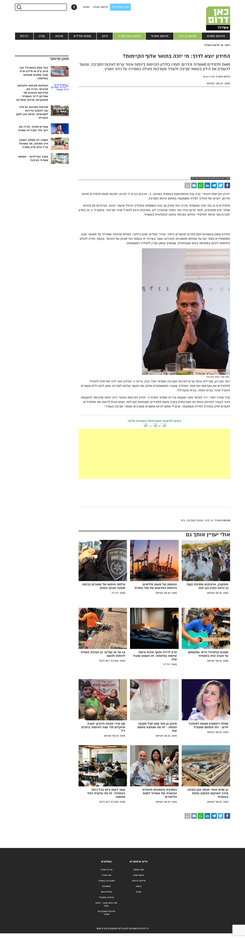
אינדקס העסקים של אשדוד (106, 912)
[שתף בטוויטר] (220, 185)
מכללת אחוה (106, 892)
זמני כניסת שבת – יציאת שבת (106, 904)
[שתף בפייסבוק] (74, 7)
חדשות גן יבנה (187, 36)
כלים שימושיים (139, 861)
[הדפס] (187, 185)
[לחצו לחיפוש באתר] (19, 7)
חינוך (105, 36)
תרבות (59, 36)
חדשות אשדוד (159, 36)
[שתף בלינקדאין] (207, 185)
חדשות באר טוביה (129, 36)
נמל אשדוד (106, 875)
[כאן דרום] (212, 15)
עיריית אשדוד (106, 870)
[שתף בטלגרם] (214, 185)
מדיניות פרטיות (138, 881)
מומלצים (106, 861)
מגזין (42, 36)
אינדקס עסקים (216, 36)
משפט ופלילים (82, 36)
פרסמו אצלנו (100, 7)
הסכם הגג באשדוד (106, 881)
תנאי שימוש (139, 870)
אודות (86, 7)
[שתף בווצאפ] (201, 185)
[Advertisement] (127, 454)
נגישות (139, 886)
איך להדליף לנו (120, 7)
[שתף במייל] (194, 185)
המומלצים (106, 886)
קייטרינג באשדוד (106, 897)
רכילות (24, 36)
